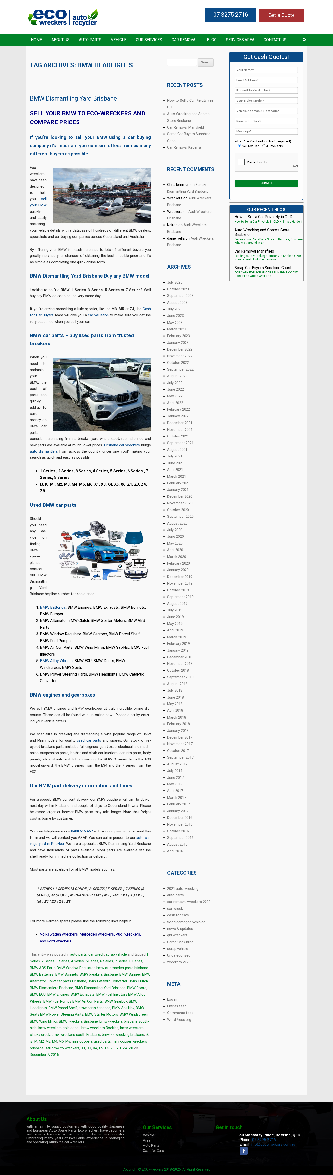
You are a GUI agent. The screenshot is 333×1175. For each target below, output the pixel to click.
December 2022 (179, 349)
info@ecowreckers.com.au (272, 1144)
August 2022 (177, 376)
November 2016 (180, 824)
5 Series (92, 961)
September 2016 (180, 837)
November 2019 (180, 583)
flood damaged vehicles (186, 922)
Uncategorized (178, 955)
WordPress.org (179, 1019)
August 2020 (177, 523)
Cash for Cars (153, 1151)
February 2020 (178, 563)
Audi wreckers (128, 934)
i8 (31, 1041)
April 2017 (175, 791)
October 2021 (178, 436)
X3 (89, 1048)
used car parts (89, 740)
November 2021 (180, 429)
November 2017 (180, 744)
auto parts (78, 954)
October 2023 (178, 289)
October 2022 (178, 362)
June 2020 (175, 536)
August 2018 (177, 684)
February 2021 (178, 483)
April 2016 (175, 851)
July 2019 (174, 610)
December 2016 (179, 817)
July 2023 (174, 309)
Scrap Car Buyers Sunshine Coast (263, 267)
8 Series (135, 961)
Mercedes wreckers (96, 934)
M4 (54, 1041)
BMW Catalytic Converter (107, 981)
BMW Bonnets (66, 974)
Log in (172, 999)
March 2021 (176, 476)
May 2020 (175, 543)
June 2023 (175, 316)
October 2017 (178, 751)
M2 (41, 1041)
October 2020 (178, 510)
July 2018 (174, 690)
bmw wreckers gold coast (59, 1028)
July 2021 (174, 456)
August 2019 (177, 603)
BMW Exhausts (83, 994)
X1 (83, 1048)
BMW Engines (58, 994)
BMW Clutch (138, 981)
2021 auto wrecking (182, 888)
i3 (147, 1035)
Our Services (149, 39)
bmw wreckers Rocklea (99, 1028)
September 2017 (180, 757)
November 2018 (180, 663)
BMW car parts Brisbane (67, 981)
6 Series (106, 961)
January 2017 (178, 811)
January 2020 (178, 570)
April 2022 (175, 403)
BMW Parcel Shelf (63, 1008)
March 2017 (176, 797)
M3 (48, 1041)
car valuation (98, 315)
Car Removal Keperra (184, 147)
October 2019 (178, 590)
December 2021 (179, 423)
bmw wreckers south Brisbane (76, 1035)
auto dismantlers (44, 451)
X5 (101, 1048)
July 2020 (174, 530)
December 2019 (179, 577)
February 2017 (178, 804)
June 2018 (175, 697)
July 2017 (174, 771)
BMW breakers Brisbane (99, 974)
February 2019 (178, 643)
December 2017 (179, 737)
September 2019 (180, 597)
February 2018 (178, 724)
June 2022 (175, 389)
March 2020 (176, 557)
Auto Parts (90, 39)
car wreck (96, 954)
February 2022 (178, 409)
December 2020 (179, 496)
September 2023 (180, 296)
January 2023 (178, 342)
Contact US (275, 39)
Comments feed (180, 1013)
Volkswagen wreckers (59, 934)
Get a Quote (281, 15)
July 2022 (174, 383)
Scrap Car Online (180, 942)
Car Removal (184, 39)
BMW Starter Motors (101, 1014)
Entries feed (176, 1006)
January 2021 (178, 489)
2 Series (48, 961)
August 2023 (177, 302)
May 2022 (175, 396)
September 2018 (180, 677)
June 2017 (175, 777)
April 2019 (175, 630)
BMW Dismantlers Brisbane (51, 988)
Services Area (240, 39)
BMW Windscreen (134, 1014)
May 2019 (175, 623)
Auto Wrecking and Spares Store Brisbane (262, 232)
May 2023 (175, 322)
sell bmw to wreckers (62, 1048)
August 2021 (177, 449)
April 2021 (175, 469)
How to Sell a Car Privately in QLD (263, 216)
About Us (60, 39)
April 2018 (175, 710)
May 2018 (175, 704)
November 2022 (180, 356)
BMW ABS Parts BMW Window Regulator (62, 968)
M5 (61, 1041)
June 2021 (175, 463)
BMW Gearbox (116, 1001)
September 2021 (180, 443)
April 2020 (175, 550)
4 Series (77, 961)
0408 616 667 (82, 831)
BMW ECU (38, 994)
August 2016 (177, 844)
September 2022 (180, 369)
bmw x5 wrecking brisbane (123, 1035)
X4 (95, 1048)
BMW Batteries (53, 607)
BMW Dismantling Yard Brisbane (73, 98)
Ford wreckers (59, 941)
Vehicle (118, 39)
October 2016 (178, 831)
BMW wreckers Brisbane (78, 1021)
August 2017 (177, 764)
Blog (211, 39)
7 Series (121, 961)
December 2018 (179, 657)
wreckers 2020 (179, 962)
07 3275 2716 (230, 14)
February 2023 (178, 336)
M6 (67, 1041)
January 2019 (178, 650)
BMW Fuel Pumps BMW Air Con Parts (73, 1001)
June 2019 (175, 617)
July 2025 (174, 282)
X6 (107, 1048)
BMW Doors (136, 988)
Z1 (112, 1048)
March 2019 (176, 637)
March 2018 (176, 717)
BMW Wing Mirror (43, 1021)
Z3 (119, 1048)
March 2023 (176, 329)
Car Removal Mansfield (185, 127)
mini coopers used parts (91, 1041)
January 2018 (178, 731)
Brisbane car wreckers (122, 445)
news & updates (180, 928)
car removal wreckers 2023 (189, 902)
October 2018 (178, 670)
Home (36, 39)
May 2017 (175, 784)
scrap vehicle (116, 954)
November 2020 (180, 503)
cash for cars (178, 915)
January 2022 (178, 416)
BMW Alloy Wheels (56, 660)
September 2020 (180, 516)
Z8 (131, 1048)
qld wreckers (177, 935)
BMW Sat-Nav (123, 1008)
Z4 (125, 1048)
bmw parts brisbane (94, 1008)
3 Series (62, 961)
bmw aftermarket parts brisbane (122, 968)
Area (146, 1140)
